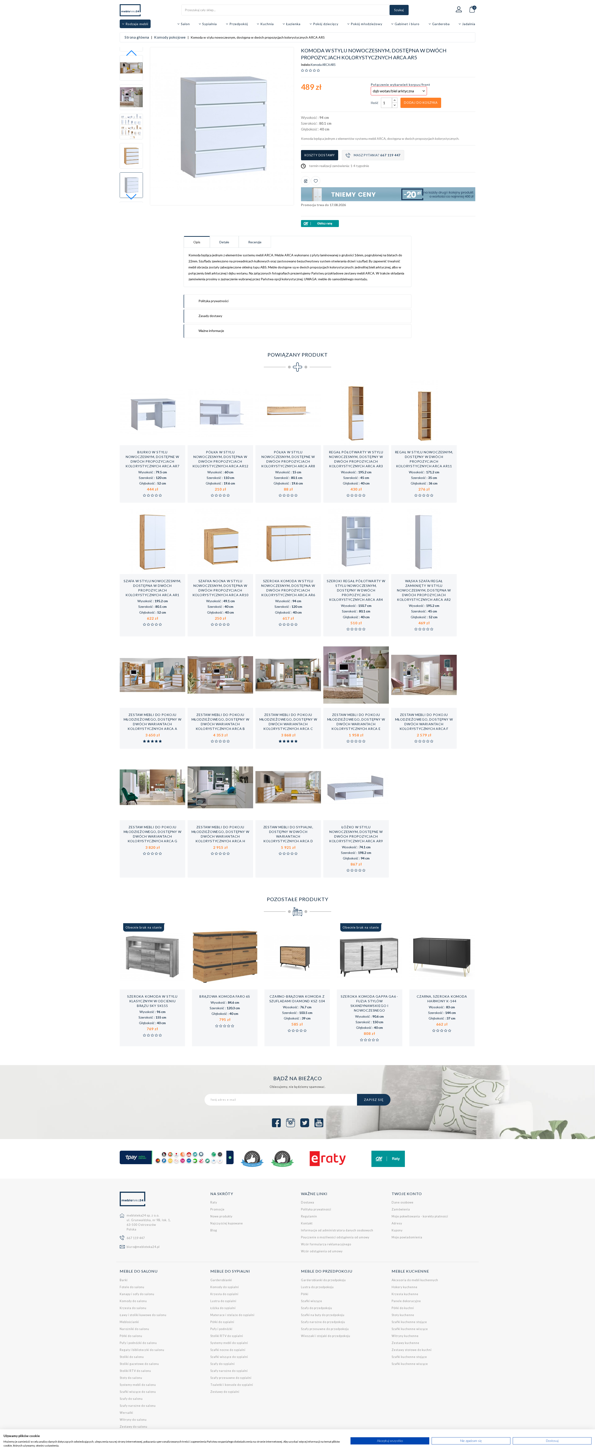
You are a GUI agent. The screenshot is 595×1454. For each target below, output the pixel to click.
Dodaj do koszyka (421, 102)
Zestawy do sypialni (224, 1392)
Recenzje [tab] (254, 242)
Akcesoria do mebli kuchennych (415, 1280)
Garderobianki (221, 1280)
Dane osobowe (402, 1202)
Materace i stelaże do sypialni (232, 1315)
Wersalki (126, 1412)
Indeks (305, 65)
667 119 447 (136, 1238)
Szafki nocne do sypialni (227, 1350)
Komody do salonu (133, 1301)
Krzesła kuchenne (405, 1294)
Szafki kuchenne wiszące (410, 1329)
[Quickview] (167, 440)
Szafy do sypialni (222, 1364)
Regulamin (309, 1216)
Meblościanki (129, 1322)
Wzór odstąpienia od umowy (322, 1251)
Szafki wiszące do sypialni (229, 1357)
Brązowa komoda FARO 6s (224, 996)
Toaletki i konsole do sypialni (231, 1385)
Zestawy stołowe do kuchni (412, 1350)
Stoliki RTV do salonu (135, 1371)
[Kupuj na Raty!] (388, 223)
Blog (213, 1230)
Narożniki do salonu (134, 1329)
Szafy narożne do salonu (138, 1405)
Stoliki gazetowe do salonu (139, 1364)
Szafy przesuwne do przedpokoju (325, 1329)
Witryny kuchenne (405, 1336)
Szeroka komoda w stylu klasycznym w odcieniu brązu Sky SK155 (152, 1001)
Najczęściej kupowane (226, 1223)
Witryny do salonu (133, 1419)
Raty (213, 1202)
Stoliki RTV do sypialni (226, 1336)
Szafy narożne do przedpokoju (323, 1322)
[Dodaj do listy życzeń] (315, 180)
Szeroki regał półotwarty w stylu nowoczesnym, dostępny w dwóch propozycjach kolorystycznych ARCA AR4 (356, 590)
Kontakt (307, 1223)
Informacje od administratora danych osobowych (337, 1230)
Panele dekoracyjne (406, 1301)
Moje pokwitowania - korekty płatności (420, 1216)
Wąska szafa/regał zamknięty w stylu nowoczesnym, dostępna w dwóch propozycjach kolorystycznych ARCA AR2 (424, 590)
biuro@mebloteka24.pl (143, 1247)
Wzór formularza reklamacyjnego (326, 1244)
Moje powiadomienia (407, 1237)
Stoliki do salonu (132, 1357)
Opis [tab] (196, 242)
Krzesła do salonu (133, 1308)
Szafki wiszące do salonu (138, 1392)
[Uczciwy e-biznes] (282, 1159)
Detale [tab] (224, 242)
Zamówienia (401, 1209)
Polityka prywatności (316, 1209)
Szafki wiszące (311, 1301)
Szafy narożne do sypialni (229, 1371)
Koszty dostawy (319, 155)
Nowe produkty (221, 1216)
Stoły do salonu (131, 1378)
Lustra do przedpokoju (317, 1287)
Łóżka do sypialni (223, 1308)
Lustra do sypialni (223, 1301)
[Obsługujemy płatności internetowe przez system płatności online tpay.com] (176, 1157)
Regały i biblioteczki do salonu (142, 1350)
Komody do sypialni (224, 1287)
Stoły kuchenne (403, 1315)
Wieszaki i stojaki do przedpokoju (325, 1336)
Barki (124, 1280)
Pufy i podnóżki (221, 1329)
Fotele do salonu (132, 1287)
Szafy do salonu (131, 1399)
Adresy (397, 1223)
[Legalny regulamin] (252, 1159)
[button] (131, 197)
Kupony (397, 1230)
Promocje (217, 1209)
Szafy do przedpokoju (316, 1308)
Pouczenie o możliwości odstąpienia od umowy (335, 1237)
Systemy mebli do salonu (138, 1385)
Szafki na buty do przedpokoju (322, 1315)
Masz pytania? (377, 155)
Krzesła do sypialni (224, 1294)
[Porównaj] (305, 180)
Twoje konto (407, 1193)
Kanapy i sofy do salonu (137, 1294)
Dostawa (307, 1202)
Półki (304, 1294)
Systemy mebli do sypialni (229, 1343)
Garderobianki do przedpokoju (323, 1280)
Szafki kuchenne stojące (409, 1322)
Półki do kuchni (403, 1308)
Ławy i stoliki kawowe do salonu (143, 1315)
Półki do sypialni (222, 1322)
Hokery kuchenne (404, 1287)
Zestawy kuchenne (405, 1343)
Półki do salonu (131, 1336)
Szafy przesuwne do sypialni (230, 1378)
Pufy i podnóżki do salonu (138, 1343)
